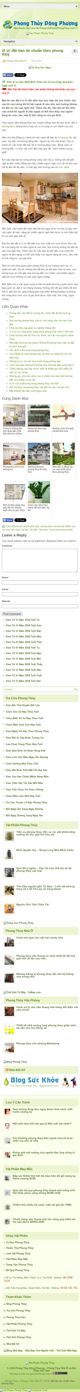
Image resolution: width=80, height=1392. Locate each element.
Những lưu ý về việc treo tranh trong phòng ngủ (34, 361)
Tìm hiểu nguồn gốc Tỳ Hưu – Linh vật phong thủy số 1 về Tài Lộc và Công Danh (45, 887)
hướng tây (66, 137)
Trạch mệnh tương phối (61, 529)
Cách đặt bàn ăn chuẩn (17, 526)
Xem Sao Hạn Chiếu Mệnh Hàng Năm (27, 776)
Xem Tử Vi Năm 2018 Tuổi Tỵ (22, 647)
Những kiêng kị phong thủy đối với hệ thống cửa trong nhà (44, 975)
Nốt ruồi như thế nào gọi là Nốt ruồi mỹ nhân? (42, 1123)
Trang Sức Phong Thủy (19, 1264)
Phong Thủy (19, 1304)
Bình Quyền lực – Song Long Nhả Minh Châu (45, 850)
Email (5, 589)
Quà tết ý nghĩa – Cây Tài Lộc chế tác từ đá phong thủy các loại (43, 869)
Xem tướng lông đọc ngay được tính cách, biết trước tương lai (43, 1110)
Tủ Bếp (21, 1330)
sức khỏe (64, 167)
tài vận (14, 108)
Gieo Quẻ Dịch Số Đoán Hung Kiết (25, 750)
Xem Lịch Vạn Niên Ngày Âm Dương (27, 757)
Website (6, 601)
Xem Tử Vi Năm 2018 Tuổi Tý (22, 619)
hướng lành (8, 126)
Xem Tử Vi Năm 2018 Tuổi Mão (23, 636)
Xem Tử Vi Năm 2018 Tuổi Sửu (23, 625)
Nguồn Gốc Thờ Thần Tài (32, 904)
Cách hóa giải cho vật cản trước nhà (39, 937)
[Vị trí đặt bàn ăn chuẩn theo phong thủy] (40, 198)
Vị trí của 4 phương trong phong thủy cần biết (34, 383)
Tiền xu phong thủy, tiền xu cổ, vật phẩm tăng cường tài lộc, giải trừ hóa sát (45, 833)
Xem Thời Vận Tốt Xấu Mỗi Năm (24, 783)
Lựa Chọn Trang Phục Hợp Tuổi (24, 744)
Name (6, 577)
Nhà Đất (10, 1344)
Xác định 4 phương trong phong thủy (29, 350)
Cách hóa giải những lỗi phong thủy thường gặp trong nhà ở (41, 365)
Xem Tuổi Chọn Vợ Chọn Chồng (24, 789)
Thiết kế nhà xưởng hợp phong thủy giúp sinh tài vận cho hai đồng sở (46, 1026)
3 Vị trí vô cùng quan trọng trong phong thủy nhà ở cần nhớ (41, 331)
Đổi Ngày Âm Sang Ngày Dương (24, 809)
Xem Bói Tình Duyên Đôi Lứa (23, 705)
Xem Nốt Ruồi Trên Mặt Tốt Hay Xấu (26, 770)
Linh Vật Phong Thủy (18, 1253)
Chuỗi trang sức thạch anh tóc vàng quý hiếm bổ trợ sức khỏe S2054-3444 (44, 1220)
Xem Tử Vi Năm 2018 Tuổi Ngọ (23, 653)
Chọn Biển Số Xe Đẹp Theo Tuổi (24, 718)
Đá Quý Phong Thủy (17, 1270)
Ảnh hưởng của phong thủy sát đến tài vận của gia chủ (39, 387)
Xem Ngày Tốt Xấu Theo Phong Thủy (27, 731)
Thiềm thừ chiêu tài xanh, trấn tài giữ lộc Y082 (42, 1204)
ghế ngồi (34, 526)
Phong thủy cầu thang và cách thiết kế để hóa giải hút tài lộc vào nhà (45, 957)
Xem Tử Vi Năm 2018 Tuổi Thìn (24, 642)
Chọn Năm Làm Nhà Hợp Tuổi (23, 796)
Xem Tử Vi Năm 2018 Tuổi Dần (23, 631)
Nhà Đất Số (17, 1070)
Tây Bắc (33, 529)
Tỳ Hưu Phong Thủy (17, 1242)
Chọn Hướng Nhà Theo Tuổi (22, 763)
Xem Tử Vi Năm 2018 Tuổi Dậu (23, 669)
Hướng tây (58, 526)
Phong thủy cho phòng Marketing (37, 1043)
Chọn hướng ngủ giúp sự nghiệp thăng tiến (32, 328)
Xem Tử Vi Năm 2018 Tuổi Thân (24, 664)
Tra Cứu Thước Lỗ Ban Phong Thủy (26, 802)
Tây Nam (43, 529)
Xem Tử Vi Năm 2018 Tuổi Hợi (23, 681)
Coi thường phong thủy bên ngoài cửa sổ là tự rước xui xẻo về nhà (43, 1139)
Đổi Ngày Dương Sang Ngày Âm (24, 815)
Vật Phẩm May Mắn (17, 1259)
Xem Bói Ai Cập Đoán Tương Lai (25, 737)
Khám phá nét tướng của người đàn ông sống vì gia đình (44, 1154)
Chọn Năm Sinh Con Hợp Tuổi (23, 724)
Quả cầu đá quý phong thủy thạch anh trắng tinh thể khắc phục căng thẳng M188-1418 (44, 1191)
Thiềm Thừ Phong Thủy (19, 1248)
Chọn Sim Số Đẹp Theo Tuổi (22, 711)
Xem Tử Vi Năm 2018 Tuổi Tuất (23, 675)
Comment (7, 546)
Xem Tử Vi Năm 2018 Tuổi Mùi (23, 658)
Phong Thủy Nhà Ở (16, 61)
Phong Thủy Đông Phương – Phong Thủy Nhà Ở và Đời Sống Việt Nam (45, 1369)
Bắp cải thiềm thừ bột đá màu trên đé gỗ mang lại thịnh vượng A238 (44, 1177)
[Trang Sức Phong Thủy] (18, 923)
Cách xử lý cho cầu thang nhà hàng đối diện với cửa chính (47, 1008)
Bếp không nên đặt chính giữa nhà (28, 391)
